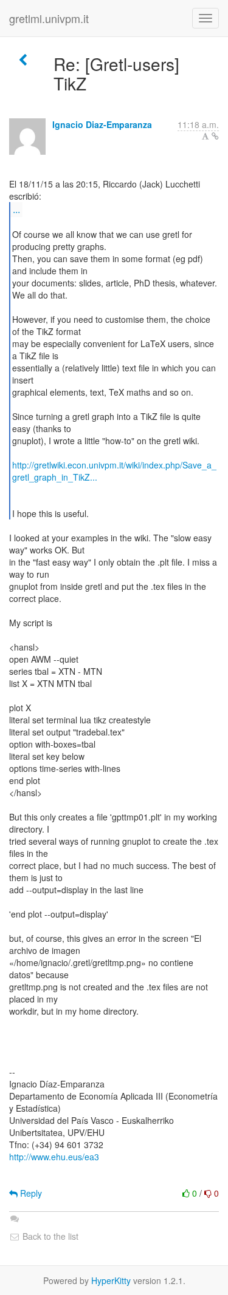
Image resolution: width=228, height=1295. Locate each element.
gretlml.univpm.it (49, 18)
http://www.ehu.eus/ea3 (54, 1157)
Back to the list (49, 1236)
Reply (30, 1193)
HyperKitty (111, 1280)
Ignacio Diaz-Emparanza (102, 124)
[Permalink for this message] (215, 135)
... (16, 209)
